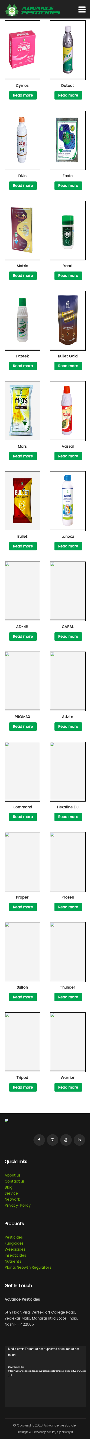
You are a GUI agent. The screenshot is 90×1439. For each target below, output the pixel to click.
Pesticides (14, 1237)
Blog (8, 1187)
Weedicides (15, 1249)
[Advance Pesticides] (32, 15)
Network (12, 1199)
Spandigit (65, 1432)
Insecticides (15, 1255)
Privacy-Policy (18, 1205)
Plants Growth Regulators (28, 1267)
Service (11, 1193)
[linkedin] (79, 1140)
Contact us (15, 1181)
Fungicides (14, 1243)
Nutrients (13, 1261)
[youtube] (66, 1140)
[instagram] (52, 1140)
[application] (45, 1376)
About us (13, 1175)
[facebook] (39, 1140)
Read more (23, 95)
